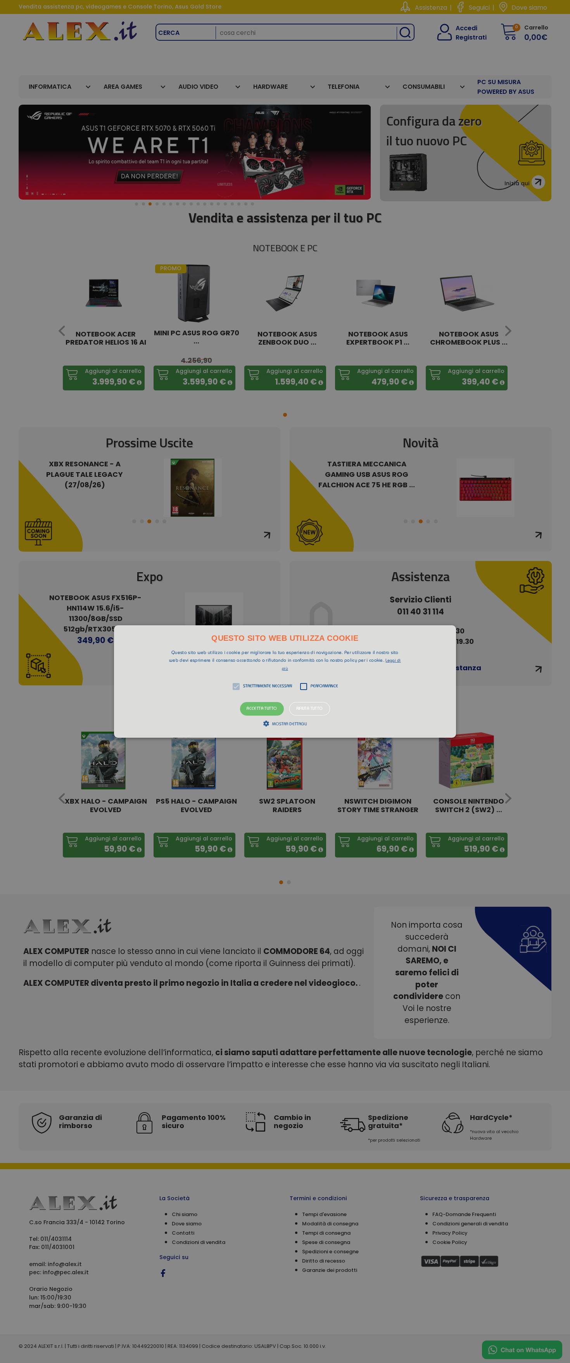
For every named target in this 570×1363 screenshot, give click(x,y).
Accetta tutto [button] (262, 709)
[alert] (285, 681)
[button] (285, 681)
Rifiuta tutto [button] (309, 709)
